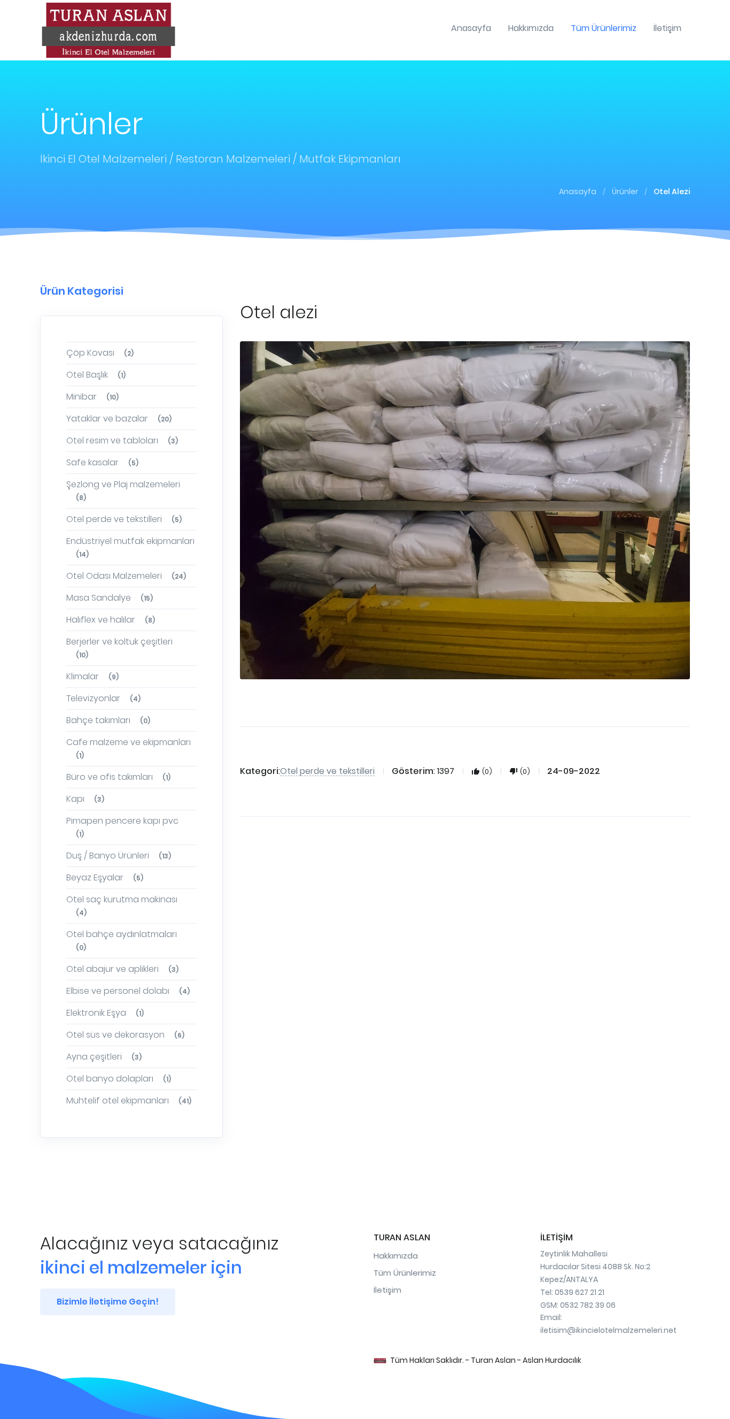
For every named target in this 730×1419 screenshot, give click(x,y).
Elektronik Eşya (105, 1013)
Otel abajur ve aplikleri (122, 969)
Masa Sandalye (109, 598)
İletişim (387, 1289)
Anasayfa (577, 191)
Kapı (85, 799)
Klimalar (92, 676)
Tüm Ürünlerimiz (405, 1272)
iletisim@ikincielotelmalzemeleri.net (608, 1330)
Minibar (92, 396)
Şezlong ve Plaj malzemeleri (123, 490)
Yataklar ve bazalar (119, 418)
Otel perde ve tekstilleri (124, 519)
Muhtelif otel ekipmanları (128, 1100)
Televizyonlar (103, 698)
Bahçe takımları (108, 720)
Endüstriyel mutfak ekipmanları (130, 547)
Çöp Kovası (100, 353)
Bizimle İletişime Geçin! (108, 1301)
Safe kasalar (102, 462)
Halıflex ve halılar (110, 619)
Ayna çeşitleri (104, 1056)
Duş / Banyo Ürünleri (118, 855)
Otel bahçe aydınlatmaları (121, 940)
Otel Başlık (96, 375)
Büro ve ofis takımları (118, 777)
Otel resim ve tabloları (122, 440)
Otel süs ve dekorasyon (125, 1035)
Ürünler (625, 191)
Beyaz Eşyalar (104, 877)
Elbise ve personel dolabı (128, 991)
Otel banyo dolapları (118, 1078)
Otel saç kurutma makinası (121, 905)
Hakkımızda (396, 1255)
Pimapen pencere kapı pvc (122, 827)
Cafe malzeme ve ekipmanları (128, 748)
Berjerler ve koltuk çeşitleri (119, 647)
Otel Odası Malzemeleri (126, 576)
